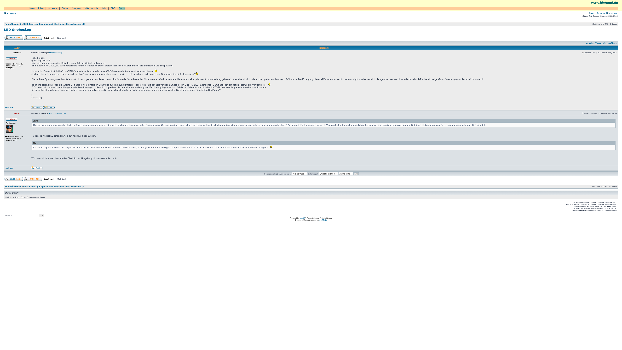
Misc (104, 8)
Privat (41, 8)
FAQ (593, 13)
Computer (76, 8)
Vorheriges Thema (593, 43)
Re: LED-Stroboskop (57, 113)
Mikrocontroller (92, 8)
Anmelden (11, 13)
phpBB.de (323, 220)
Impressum (52, 8)
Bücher (65, 8)
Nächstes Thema (610, 43)
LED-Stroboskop (17, 29)
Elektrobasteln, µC (75, 24)
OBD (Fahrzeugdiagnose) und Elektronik (43, 24)
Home (32, 8)
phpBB (302, 218)
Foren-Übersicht (13, 24)
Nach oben (9, 107)
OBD (113, 8)
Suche (602, 13)
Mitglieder (613, 13)
